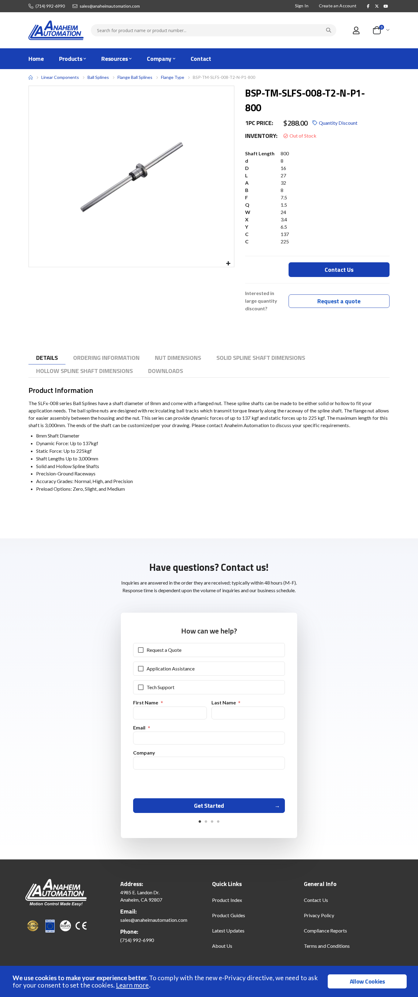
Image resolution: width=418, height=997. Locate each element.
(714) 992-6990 (50, 6)
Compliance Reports (325, 930)
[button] (228, 263)
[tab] (46, 357)
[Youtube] (386, 6)
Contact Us (316, 900)
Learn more (132, 985)
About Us (222, 946)
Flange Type (172, 77)
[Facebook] (368, 6)
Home (30, 77)
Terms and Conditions (327, 946)
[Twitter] (377, 6)
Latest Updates (228, 930)
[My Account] (356, 30)
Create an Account (338, 5)
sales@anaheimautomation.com (110, 6)
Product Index (227, 900)
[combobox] (213, 30)
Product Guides (228, 915)
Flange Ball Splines (135, 77)
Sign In (302, 5)
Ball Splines (98, 77)
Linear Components (60, 77)
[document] (210, 981)
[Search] (329, 30)
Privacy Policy (319, 915)
